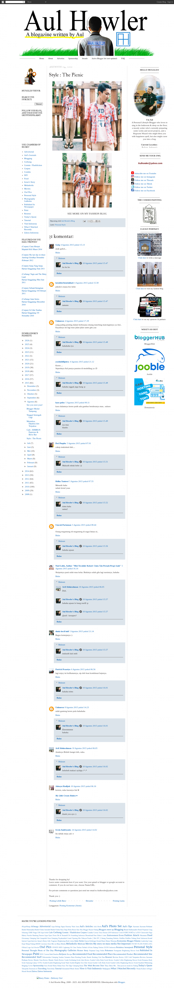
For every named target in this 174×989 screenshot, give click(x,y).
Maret (30, 459)
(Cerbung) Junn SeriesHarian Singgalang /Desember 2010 (33, 302)
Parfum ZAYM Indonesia (107, 947)
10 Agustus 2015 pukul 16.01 (95, 688)
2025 (27, 344)
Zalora (34, 971)
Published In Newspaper (29, 205)
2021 (27, 360)
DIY (26, 175)
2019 (27, 367)
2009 (27, 490)
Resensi (27, 214)
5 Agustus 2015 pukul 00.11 (78, 403)
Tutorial (27, 220)
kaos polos (60, 403)
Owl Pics (28, 192)
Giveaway (25, 938)
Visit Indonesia (30, 224)
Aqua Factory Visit (68, 927)
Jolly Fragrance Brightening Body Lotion (60, 941)
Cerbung (28, 162)
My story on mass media (105, 943)
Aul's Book (97, 927)
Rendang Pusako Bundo (83, 957)
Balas (57, 253)
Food (26, 179)
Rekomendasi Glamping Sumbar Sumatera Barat (58, 957)
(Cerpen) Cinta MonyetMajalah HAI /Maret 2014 (32, 247)
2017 (27, 375)
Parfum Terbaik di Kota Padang (87, 947)
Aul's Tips (127, 926)
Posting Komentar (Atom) (70, 906)
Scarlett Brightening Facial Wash (58, 963)
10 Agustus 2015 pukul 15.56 (95, 546)
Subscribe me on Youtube (145, 173)
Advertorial (29, 152)
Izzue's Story (29, 182)
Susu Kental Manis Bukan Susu (54, 966)
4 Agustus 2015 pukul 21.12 (82, 362)
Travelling (42, 968)
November (32, 390)
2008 (27, 494)
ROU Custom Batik (46, 954)
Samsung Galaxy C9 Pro (34, 963)
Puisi (26, 210)
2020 (27, 364)
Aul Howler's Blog (70, 263)
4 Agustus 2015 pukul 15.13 (73, 245)
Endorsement (112, 935)
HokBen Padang (130, 938)
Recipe (69, 954)
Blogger (121, 982)
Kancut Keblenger (90, 941)
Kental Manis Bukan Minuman (107, 941)
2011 (27, 483)
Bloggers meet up (106, 930)
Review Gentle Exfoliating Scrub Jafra (71, 960)
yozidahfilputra (62, 362)
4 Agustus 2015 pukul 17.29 (77, 321)
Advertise (60, 58)
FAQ (123, 58)
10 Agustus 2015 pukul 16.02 (95, 766)
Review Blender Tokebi (50, 960)
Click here (142, 257)
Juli (29, 443)
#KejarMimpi (26, 927)
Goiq (57, 245)
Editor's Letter (101, 935)
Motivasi (81, 944)
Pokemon (109, 950)
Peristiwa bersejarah (124, 947)
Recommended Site (143, 954)
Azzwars (136, 927)
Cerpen (27, 168)
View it (83, 968)
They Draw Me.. (111, 966)
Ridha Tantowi (62, 481)
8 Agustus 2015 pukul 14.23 (77, 707)
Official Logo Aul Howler (30, 947)
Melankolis (29, 185)
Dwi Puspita (60, 443)
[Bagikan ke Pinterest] (99, 221)
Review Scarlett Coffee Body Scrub (96, 960)
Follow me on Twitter (143, 187)
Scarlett (45, 963)
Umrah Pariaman (63, 525)
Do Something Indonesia (76, 935)
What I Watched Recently (31, 228)
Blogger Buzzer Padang (90, 930)
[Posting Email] (84, 221)
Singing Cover (27, 966)
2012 (27, 479)
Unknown (59, 321)
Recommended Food (82, 954)
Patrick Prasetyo (62, 669)
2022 (27, 356)
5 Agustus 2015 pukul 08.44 (84, 525)
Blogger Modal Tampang (33, 410)
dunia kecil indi (62, 631)
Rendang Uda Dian (98, 957)
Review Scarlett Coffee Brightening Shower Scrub (125, 960)
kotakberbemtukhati (64, 283)
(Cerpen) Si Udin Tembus (32, 310)
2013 (27, 475)
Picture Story (82, 950)
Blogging (28, 158)
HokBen (122, 938)
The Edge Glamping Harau (74, 966)
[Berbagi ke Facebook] (96, 221)
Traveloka (51, 969)
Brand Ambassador (131, 930)
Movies (27, 189)
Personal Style (60, 225)
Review (115, 957)
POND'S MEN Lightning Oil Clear (64, 947)
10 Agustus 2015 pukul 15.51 (95, 462)
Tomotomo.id (33, 969)
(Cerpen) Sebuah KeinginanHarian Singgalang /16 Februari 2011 (34, 291)
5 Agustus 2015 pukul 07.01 (79, 443)
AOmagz (35, 926)
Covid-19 (122, 933)
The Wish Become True (94, 965)
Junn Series (79, 941)
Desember (31, 386)
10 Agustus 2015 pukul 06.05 (91, 587)
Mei (29, 451)
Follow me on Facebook (144, 191)
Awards (85, 58)
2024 (27, 348)
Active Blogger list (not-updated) (104, 58)
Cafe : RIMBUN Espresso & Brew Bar (33, 432)
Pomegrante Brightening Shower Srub (126, 951)
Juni (29, 447)
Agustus (31, 402)
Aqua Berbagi (55, 927)
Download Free (91, 935)
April (29, 455)
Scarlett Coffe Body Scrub (101, 963)
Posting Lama (119, 901)
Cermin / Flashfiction (33, 165)
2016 (27, 379)
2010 (27, 487)
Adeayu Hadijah (62, 786)
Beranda (89, 901)
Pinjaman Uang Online (96, 951)
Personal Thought (29, 950)
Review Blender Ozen (35, 960)
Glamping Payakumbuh (59, 938)
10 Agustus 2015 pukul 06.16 (83, 786)
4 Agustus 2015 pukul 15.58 (86, 283)
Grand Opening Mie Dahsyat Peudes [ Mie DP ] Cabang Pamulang (90, 938)
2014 (27, 471)
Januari (30, 466)
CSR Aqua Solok (42, 933)
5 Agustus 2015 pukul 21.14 (82, 631)
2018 (27, 371)
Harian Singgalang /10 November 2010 (30, 314)
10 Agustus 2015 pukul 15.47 (95, 263)
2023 (27, 352)
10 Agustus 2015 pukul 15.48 (95, 342)
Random (56, 954)
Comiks (27, 172)
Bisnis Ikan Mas (77, 930)
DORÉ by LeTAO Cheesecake (138, 933)
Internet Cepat (26, 941)
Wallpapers (106, 969)
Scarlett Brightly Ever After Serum (81, 963)
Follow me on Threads (143, 180)
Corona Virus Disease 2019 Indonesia (105, 933)
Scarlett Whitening (145, 963)
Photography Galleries (29, 200)
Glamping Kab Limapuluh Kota (40, 938)
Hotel (138, 938)
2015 (27, 383)
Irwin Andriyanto (63, 830)
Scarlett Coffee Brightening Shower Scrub (124, 963)
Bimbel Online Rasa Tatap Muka (61, 930)
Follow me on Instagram (144, 177)
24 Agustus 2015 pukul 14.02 (84, 830)
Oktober (31, 394)
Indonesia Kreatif (146, 938)
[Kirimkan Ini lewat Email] (89, 221)
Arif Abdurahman (70, 587)
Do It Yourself (62, 935)
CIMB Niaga (32, 933)
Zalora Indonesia (31, 233)
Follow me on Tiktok (143, 184)
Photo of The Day (46, 950)
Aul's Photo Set (112, 926)
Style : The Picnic (34, 438)
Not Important (124, 943)
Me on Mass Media (59, 944)
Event (121, 935)
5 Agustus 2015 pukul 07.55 (81, 481)
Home (41, 58)
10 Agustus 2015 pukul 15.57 (95, 599)
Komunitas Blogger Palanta (128, 941)
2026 (27, 340)
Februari (31, 462)
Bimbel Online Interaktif (42, 930)
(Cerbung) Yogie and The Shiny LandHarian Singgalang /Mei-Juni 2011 (34, 278)
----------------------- (27, 58)
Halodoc (116, 938)
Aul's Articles (86, 926)
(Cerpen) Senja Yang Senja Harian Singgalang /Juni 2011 (33, 267)
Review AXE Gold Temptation (129, 957)
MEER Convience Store (43, 944)
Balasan (61, 258)
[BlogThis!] (91, 221)
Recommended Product (123, 954)
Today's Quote (30, 217)
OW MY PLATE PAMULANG (141, 944)
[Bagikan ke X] (94, 221)
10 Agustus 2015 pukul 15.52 (95, 503)
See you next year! (35, 405)
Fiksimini (143, 935)
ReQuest (62, 954)
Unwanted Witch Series (70, 969)
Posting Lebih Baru (58, 901)
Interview (34, 941)
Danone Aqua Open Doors (48, 935)
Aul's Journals (30, 155)
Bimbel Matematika (28, 930)
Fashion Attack (131, 935)
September (32, 398)
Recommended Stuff (32, 957)
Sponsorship (73, 58)
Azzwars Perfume (146, 927)
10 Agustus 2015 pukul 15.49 (95, 421)
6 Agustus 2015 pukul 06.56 (83, 669)
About (50, 58)
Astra (77, 927)
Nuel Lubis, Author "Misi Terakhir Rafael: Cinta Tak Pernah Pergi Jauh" (88, 566)
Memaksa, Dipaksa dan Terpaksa (33, 423)
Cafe (51, 932)
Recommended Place (103, 954)
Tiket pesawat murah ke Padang (127, 966)
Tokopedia (25, 969)
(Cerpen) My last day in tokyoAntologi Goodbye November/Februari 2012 (33, 257)
